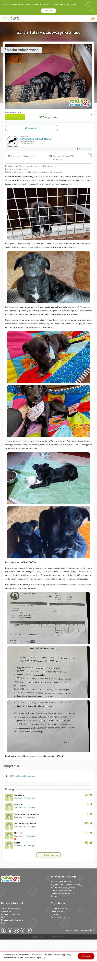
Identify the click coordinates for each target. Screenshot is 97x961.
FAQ (3, 917)
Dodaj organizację (59, 908)
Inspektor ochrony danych (62, 893)
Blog (3, 923)
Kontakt (54, 896)
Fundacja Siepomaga (60, 917)
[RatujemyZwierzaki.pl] (13, 17)
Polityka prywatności (10, 914)
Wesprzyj (86, 956)
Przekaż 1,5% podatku (61, 881)
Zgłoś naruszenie (85, 149)
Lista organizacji (58, 911)
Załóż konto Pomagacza (11, 908)
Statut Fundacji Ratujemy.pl (63, 887)
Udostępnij (30, 798)
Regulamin (6, 911)
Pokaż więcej (51, 855)
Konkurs (54, 914)
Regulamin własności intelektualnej (66, 884)
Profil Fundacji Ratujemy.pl (62, 890)
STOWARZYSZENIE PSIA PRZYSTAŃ (35, 139)
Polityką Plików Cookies (66, 4)
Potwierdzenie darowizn (12, 920)
